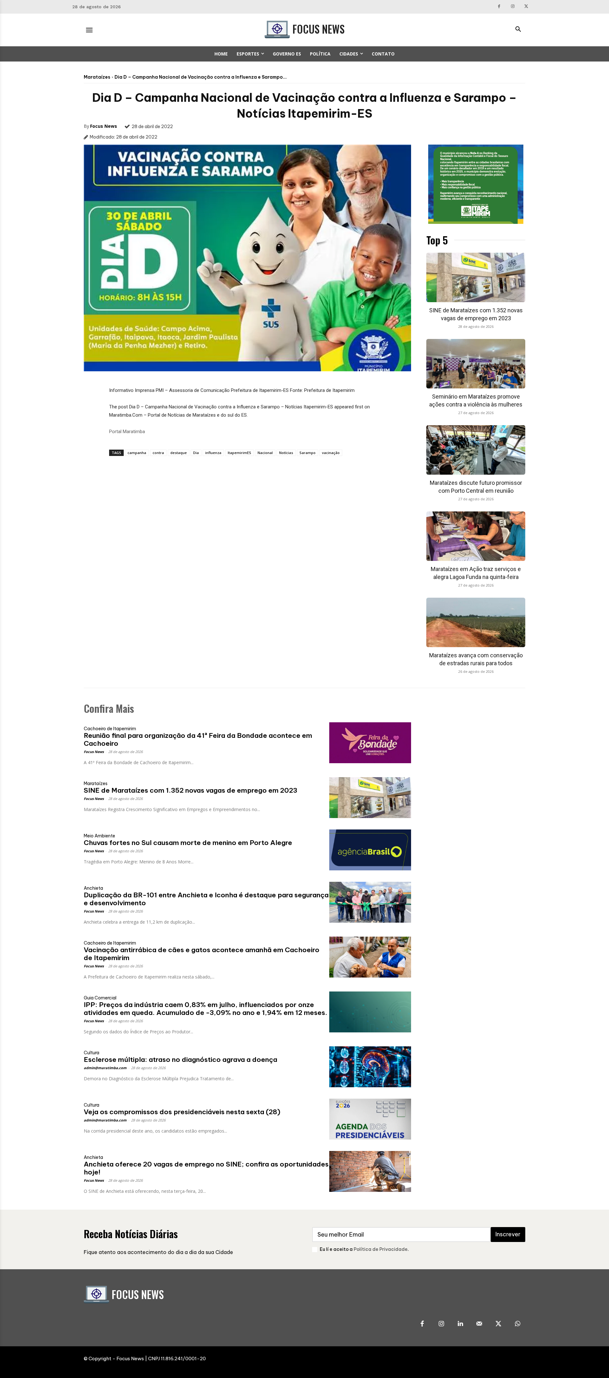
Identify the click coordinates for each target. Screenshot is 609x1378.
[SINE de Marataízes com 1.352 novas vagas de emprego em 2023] (475, 277)
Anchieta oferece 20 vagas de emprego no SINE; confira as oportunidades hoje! (206, 1168)
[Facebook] (499, 7)
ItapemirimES (239, 452)
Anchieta (93, 888)
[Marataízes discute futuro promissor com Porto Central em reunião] (475, 450)
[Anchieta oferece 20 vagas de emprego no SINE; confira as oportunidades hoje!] (370, 1171)
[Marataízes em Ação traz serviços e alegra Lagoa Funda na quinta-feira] (475, 536)
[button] (518, 30)
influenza (213, 452)
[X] (526, 7)
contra (158, 452)
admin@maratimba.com (105, 1067)
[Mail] (479, 1324)
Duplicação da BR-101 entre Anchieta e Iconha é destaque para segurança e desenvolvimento (206, 899)
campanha (137, 452)
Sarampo (307, 452)
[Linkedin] (460, 1324)
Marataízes (97, 77)
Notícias (286, 452)
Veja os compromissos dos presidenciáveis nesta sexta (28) (182, 1112)
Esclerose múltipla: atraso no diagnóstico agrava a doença (180, 1059)
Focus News (103, 126)
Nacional (265, 452)
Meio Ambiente (99, 836)
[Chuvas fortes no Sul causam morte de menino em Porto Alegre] (370, 849)
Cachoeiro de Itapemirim (110, 728)
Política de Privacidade (381, 1249)
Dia (196, 452)
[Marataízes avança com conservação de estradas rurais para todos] (475, 622)
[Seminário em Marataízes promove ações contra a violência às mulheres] (475, 363)
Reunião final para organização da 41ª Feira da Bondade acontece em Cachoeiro (198, 739)
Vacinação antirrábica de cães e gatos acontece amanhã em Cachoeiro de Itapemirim (201, 954)
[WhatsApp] (517, 1324)
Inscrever (508, 1234)
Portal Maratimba (127, 431)
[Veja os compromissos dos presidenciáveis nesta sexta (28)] (370, 1119)
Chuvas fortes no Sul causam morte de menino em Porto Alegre (188, 842)
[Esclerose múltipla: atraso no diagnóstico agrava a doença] (370, 1066)
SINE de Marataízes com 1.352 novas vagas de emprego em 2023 (190, 790)
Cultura (91, 1052)
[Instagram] (513, 7)
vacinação (331, 452)
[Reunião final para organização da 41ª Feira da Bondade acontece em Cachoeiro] (370, 742)
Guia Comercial (100, 998)
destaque (178, 452)
